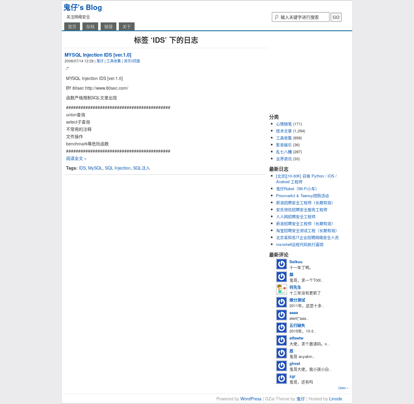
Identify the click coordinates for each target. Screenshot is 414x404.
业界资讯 (284, 158)
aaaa (293, 312)
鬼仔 (100, 60)
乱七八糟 (284, 151)
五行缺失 (297, 325)
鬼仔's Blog (82, 7)
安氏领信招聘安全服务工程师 (301, 209)
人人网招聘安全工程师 (296, 216)
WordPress (251, 399)
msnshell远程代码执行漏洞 (299, 244)
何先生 (295, 287)
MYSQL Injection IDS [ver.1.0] (98, 54)
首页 (72, 26)
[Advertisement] (307, 72)
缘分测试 (297, 300)
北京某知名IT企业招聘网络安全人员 (307, 237)
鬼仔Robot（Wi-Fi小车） (297, 188)
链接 (108, 26)
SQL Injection (118, 168)
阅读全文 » (76, 158)
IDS (82, 168)
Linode (335, 399)
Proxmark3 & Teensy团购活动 (302, 195)
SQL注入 (141, 168)
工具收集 (113, 60)
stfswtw (296, 338)
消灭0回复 (132, 60)
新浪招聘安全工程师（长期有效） (305, 202)
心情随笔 (284, 124)
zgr (292, 376)
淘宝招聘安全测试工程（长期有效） (307, 230)
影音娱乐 (284, 144)
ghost (294, 363)
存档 (90, 26)
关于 (126, 26)
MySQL (95, 168)
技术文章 (284, 131)
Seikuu (295, 261)
